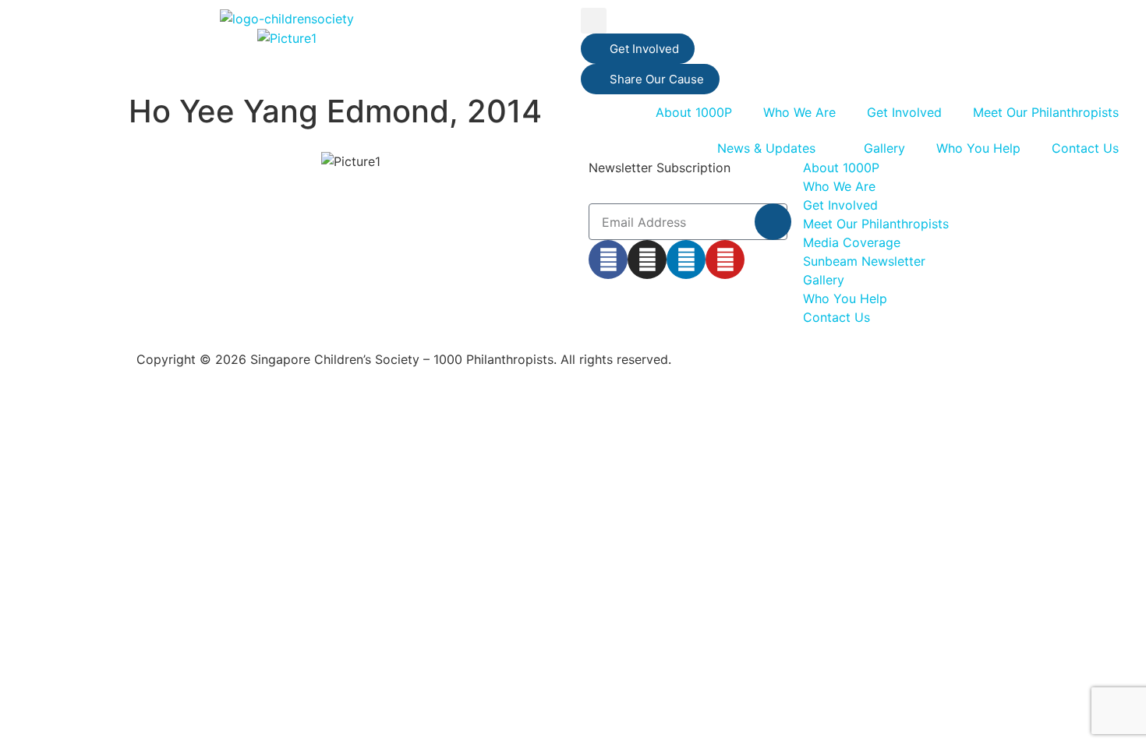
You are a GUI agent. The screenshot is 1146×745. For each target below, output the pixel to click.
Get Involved (904, 112)
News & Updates (766, 148)
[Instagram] (647, 259)
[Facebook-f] (608, 259)
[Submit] (773, 221)
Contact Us (1085, 148)
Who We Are (799, 112)
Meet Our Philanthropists (1046, 112)
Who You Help (978, 148)
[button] (594, 21)
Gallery (884, 148)
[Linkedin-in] (686, 259)
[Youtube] (725, 259)
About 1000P (694, 112)
